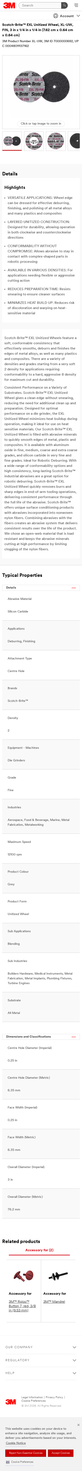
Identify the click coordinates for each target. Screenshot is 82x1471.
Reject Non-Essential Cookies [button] (25, 1453)
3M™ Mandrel (54, 1302)
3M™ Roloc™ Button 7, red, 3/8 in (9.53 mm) (22, 1306)
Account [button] (67, 16)
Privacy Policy (54, 1397)
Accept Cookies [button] (61, 1453)
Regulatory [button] (17, 1360)
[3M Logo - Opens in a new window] (9, 5)
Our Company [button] (19, 1347)
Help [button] (10, 1373)
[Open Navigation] (76, 5)
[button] (19, 1462)
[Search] (64, 5)
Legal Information (32, 1397)
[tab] (39, 1250)
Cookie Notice (16, 1443)
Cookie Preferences (33, 1400)
